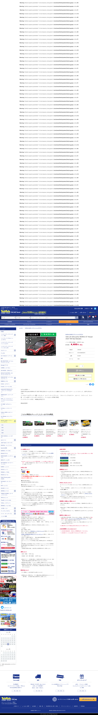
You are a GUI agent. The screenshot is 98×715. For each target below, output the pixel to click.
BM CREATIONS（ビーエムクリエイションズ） (7, 361)
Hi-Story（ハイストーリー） (6, 409)
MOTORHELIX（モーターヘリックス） (7, 463)
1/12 (2, 425)
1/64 (2, 432)
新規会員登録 (77, 308)
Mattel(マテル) (4, 453)
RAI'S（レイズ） (4, 485)
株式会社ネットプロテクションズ (37, 531)
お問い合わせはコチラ (87, 699)
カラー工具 (68, 324)
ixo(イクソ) (3, 440)
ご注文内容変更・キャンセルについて (68, 528)
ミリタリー (49, 321)
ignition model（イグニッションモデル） (33, 328)
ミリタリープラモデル (9, 324)
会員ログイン (92, 312)
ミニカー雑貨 (4, 516)
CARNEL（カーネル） (6, 367)
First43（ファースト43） (6, 386)
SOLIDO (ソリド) (4, 488)
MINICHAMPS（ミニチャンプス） (7, 456)
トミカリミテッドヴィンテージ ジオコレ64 (7, 347)
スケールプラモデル (88, 321)
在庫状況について (64, 469)
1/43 (2, 430)
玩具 (88, 324)
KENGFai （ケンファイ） (6, 445)
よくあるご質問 (73, 312)
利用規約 (83, 706)
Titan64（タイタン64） (6, 500)
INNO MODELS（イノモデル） (7, 436)
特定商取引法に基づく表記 (52, 706)
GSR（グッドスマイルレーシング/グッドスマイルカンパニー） (7, 400)
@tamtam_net (7, 607)
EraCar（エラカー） (5, 383)
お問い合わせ (83, 312)
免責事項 (76, 706)
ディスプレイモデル (5, 510)
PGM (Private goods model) (5, 478)
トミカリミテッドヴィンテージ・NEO (7, 335)
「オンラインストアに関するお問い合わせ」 (77, 518)
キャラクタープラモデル (29, 324)
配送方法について (25, 570)
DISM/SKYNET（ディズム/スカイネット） (7, 378)
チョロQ (3, 353)
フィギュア (49, 324)
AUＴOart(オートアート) (6, 355)
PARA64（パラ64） (5, 472)
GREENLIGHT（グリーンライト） (7, 395)
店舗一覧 (41, 706)
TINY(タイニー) (4, 497)
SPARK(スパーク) (5, 491)
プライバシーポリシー (66, 706)
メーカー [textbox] (19, 317)
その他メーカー (4, 508)
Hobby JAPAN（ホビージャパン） (6, 413)
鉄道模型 (10, 321)
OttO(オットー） (4, 469)
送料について (24, 551)
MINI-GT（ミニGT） (5, 460)
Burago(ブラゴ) (4, 365)
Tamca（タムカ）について (66, 482)
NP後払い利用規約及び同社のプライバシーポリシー (32, 534)
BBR (2, 358)
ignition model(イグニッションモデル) (74, 334)
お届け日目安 (63, 449)
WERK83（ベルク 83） (6, 505)
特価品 (2, 331)
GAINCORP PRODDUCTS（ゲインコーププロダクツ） (6, 391)
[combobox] (23, 317)
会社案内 (34, 706)
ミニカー (68, 321)
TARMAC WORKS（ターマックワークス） (7, 494)
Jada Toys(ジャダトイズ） (7, 442)
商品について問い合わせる (80, 378)
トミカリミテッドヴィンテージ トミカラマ (7, 343)
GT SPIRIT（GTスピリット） (6, 405)
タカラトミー (4, 350)
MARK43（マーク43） (6, 450)
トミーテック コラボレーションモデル (7, 339)
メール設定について (25, 449)
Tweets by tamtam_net (6, 610)
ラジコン (29, 321)
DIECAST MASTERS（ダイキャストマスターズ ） (7, 373)
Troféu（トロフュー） (6, 503)
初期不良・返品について (65, 515)
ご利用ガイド (87, 308)
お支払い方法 (24, 467)
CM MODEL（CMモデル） (7, 370)
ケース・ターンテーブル (6, 513)
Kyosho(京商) (4, 448)
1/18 (2, 427)
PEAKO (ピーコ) (4, 474)
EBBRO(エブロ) (4, 381)
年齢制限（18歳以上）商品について (68, 501)
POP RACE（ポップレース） (6, 482)
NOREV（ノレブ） (5, 466)
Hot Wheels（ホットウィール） (6, 417)
